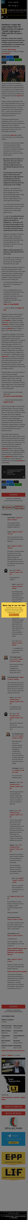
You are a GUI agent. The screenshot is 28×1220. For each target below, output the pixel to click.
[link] (14, 604)
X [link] (25, 604)
